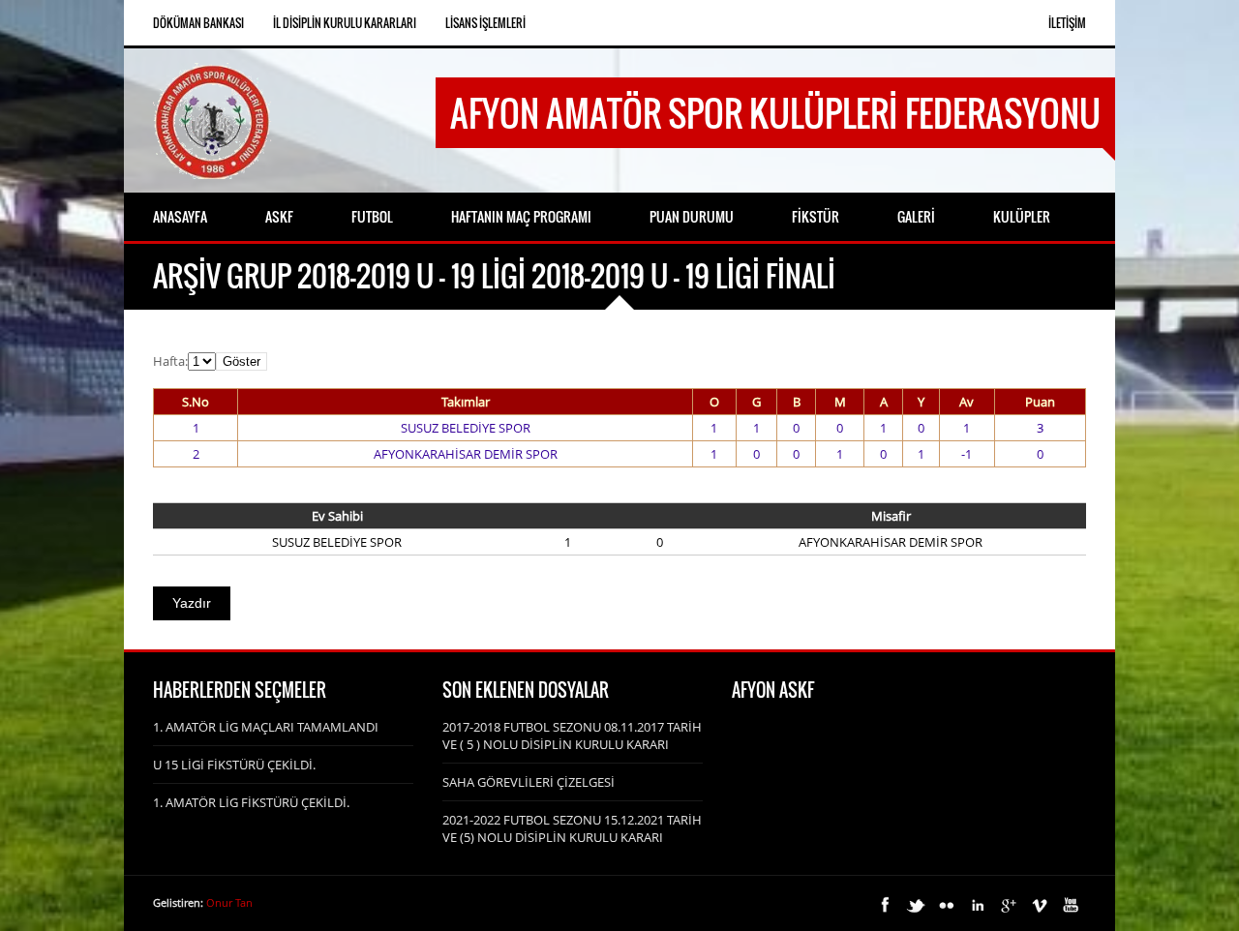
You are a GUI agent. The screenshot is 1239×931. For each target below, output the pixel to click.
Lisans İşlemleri (485, 23)
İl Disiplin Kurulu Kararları (344, 23)
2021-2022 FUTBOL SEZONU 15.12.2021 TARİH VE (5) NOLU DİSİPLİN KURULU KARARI (572, 828)
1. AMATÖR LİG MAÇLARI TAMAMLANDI (265, 727)
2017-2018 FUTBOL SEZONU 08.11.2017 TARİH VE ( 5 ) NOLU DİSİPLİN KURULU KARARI (572, 735)
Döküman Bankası (198, 23)
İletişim (1067, 23)
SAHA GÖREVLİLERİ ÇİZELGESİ (528, 782)
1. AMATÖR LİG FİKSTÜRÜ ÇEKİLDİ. (251, 802)
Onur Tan (229, 902)
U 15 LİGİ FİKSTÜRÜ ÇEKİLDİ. (234, 764)
